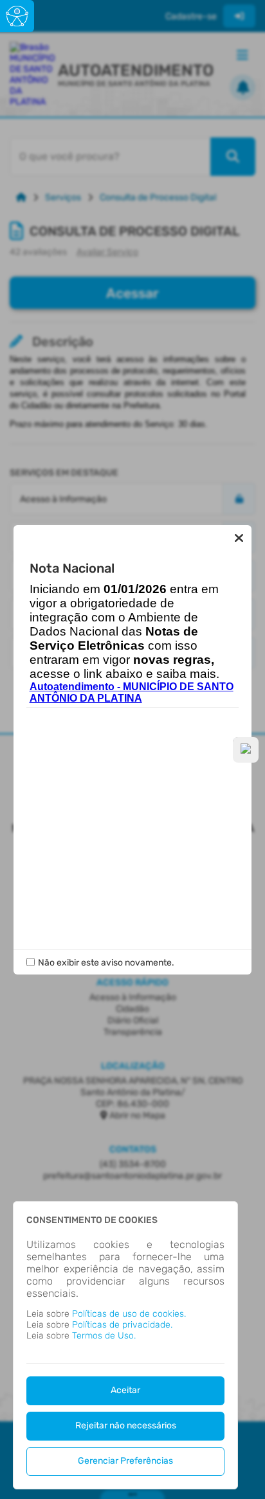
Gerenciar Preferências (125, 1460)
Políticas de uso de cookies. (129, 1313)
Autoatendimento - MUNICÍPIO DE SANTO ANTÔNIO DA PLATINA (131, 692)
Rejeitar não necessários (125, 1425)
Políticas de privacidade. (122, 1324)
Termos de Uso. (104, 1335)
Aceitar (125, 1390)
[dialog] (125, 1345)
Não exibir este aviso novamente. (106, 962)
